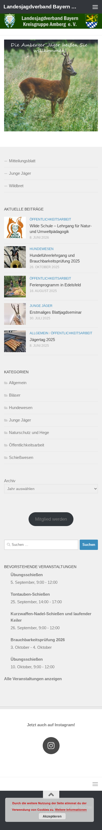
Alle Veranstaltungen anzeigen (33, 678)
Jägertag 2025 (42, 339)
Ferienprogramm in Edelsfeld (55, 285)
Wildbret (16, 185)
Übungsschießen (27, 574)
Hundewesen (42, 249)
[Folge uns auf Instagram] (51, 745)
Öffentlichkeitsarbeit (50, 219)
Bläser (14, 395)
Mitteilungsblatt (22, 160)
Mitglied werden (51, 519)
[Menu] (95, 7)
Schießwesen (21, 457)
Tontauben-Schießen (30, 594)
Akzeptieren (52, 816)
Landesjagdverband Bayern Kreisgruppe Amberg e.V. (40, 6)
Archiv (10, 480)
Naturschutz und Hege (29, 432)
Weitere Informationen (71, 810)
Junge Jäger (20, 173)
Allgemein (39, 333)
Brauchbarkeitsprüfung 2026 (38, 639)
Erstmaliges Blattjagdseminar (56, 312)
